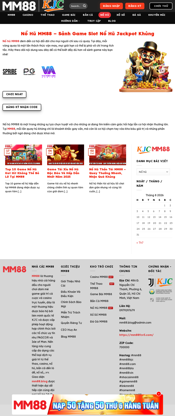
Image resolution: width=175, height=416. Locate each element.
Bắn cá (88, 14)
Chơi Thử (161, 6)
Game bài (68, 14)
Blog (112, 20)
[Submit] (84, 6)
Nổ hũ (104, 14)
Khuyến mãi (156, 14)
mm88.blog (40, 381)
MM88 (11, 14)
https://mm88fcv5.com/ (136, 335)
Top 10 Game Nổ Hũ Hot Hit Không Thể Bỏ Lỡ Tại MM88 (22, 172)
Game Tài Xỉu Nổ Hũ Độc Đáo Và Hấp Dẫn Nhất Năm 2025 (63, 172)
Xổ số (121, 14)
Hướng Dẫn (69, 20)
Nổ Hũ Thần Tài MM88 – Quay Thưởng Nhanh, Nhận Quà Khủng (107, 172)
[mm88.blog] (33, 6)
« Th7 (140, 242)
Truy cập (94, 20)
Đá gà (136, 14)
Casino (28, 14)
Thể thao (48, 14)
